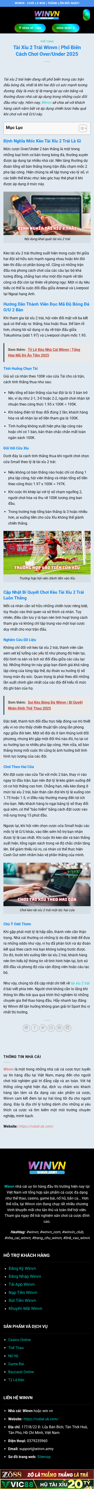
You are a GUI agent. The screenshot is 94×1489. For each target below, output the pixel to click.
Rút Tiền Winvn (22, 1300)
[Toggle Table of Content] (81, 128)
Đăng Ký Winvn (22, 1268)
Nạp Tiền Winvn (23, 1292)
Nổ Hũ (13, 1356)
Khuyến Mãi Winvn (25, 1308)
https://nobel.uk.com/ (36, 1126)
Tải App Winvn (22, 1284)
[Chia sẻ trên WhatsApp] (26, 1028)
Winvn (46, 102)
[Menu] (86, 15)
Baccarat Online (21, 1372)
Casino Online (19, 1340)
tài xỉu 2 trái (80, 983)
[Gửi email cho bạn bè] (51, 1028)
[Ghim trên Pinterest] (59, 1028)
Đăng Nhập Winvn (25, 1276)
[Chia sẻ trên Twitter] (43, 1028)
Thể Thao (47, 41)
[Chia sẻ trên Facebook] (34, 1028)
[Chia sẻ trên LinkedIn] (67, 1028)
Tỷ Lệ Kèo (16, 1380)
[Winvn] (47, 15)
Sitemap (44, 1457)
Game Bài (16, 1364)
